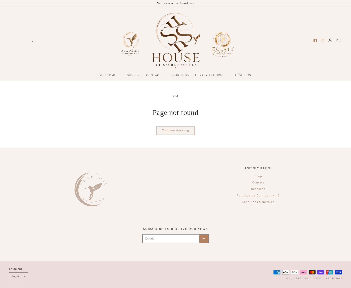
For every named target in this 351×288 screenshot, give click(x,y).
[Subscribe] (203, 239)
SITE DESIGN (333, 278)
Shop (258, 176)
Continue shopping (175, 130)
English (16, 276)
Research (258, 188)
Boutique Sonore (310, 278)
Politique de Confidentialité (258, 195)
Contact (258, 182)
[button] (31, 40)
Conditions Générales (258, 201)
